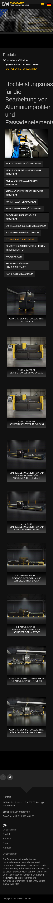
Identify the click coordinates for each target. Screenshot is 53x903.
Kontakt (8, 847)
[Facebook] (3, 777)
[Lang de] (49, 5)
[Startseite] (4, 825)
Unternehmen (10, 829)
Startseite (10, 60)
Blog (5, 843)
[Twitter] (10, 777)
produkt (24, 60)
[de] (14, 4)
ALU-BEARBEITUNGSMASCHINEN (23, 64)
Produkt (7, 834)
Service (7, 838)
